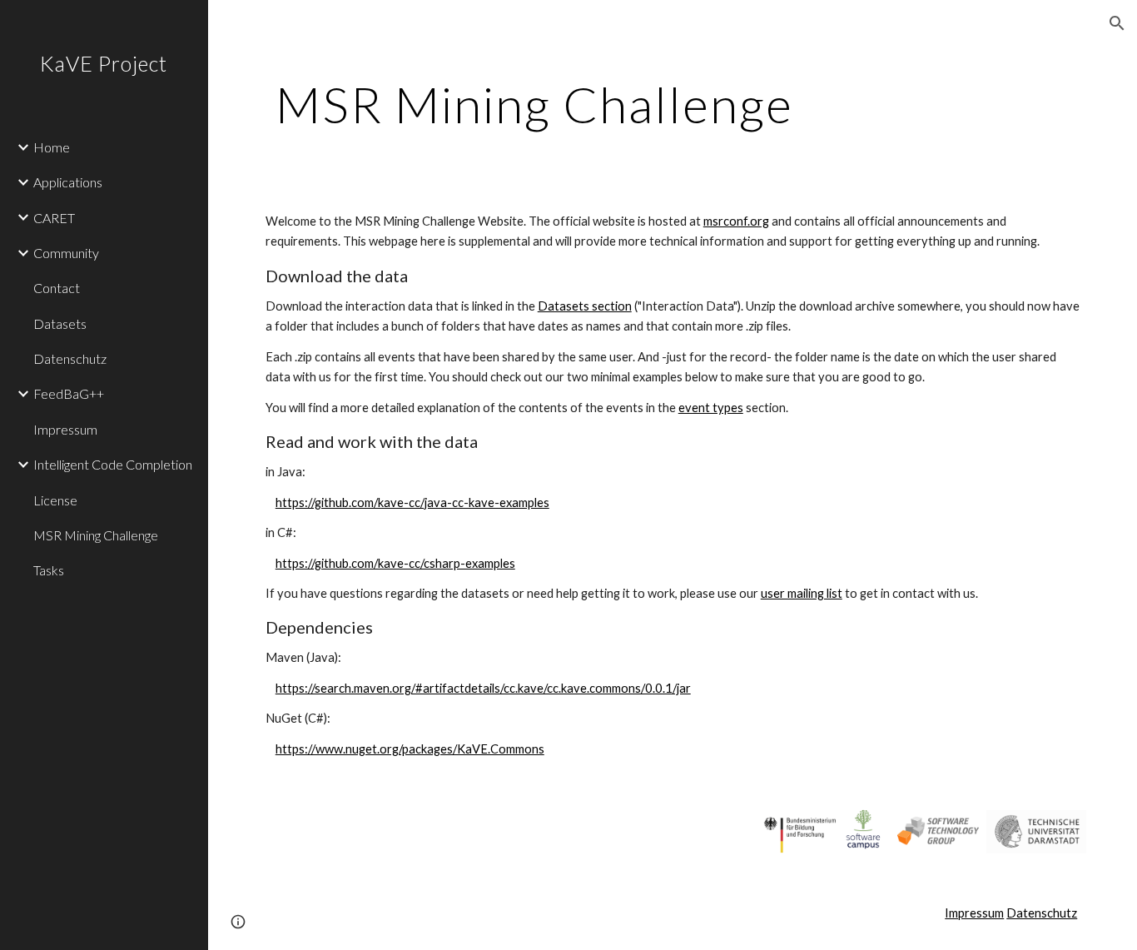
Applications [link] (67, 182)
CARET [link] (54, 218)
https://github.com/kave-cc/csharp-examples (395, 563)
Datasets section (585, 306)
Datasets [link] (60, 323)
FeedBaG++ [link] (68, 393)
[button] (1117, 23)
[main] (535, 104)
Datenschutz (1041, 913)
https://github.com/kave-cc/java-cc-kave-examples (412, 502)
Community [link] (66, 253)
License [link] (55, 500)
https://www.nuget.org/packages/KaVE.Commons (410, 749)
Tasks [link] (48, 570)
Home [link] (51, 147)
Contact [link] (56, 288)
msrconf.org (736, 221)
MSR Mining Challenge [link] (95, 535)
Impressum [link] (65, 429)
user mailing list (801, 593)
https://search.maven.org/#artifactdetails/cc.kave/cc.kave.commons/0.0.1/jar (483, 688)
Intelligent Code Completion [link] (112, 464)
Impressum (974, 913)
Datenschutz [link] (70, 358)
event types (710, 407)
